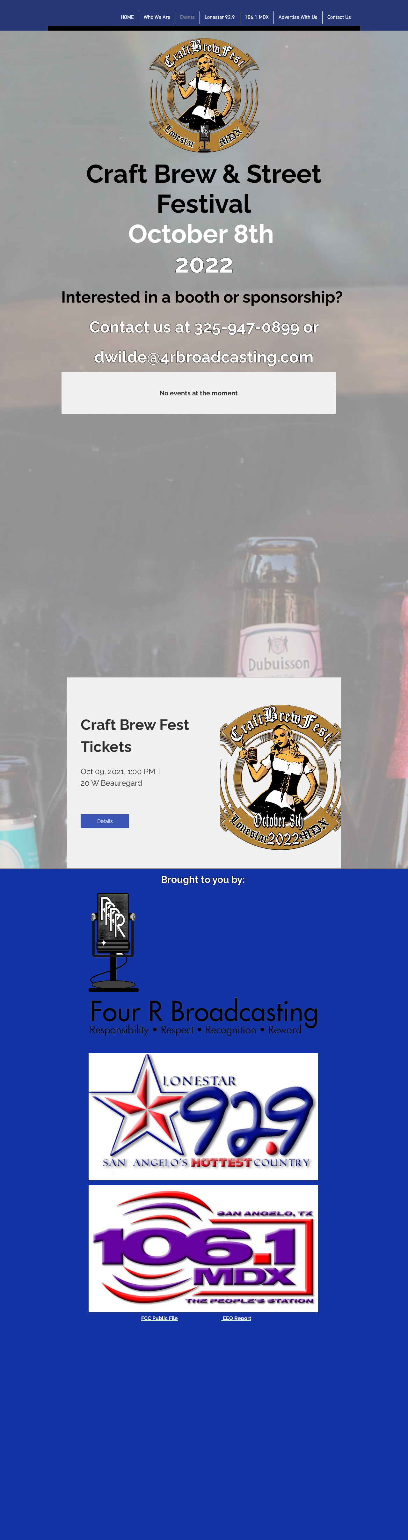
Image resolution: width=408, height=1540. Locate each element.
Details (105, 821)
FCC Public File (159, 1318)
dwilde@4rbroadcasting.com (204, 357)
